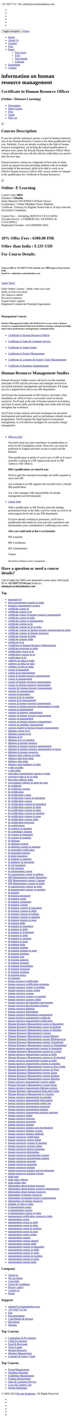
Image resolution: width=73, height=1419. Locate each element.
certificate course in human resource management (34, 614)
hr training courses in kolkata (23, 914)
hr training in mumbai (19, 938)
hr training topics (17, 975)
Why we (12, 117)
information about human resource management (33, 1188)
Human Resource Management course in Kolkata (34, 1026)
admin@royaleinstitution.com (24, 1306)
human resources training (21, 1167)
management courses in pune (23, 1259)
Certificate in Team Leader (22, 347)
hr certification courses (20, 801)
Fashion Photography (19, 1378)
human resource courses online (24, 999)
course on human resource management (29, 685)
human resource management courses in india (32, 1060)
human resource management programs (29, 1106)
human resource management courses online (31, 1081)
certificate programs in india (23, 648)
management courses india (22, 1262)
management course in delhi (23, 1222)
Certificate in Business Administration (28, 365)
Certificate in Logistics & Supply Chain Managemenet (37, 359)
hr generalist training (19, 852)
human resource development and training (30, 1002)
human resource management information (30, 1100)
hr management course (20, 871)
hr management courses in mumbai (26, 889)
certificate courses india (20, 639)
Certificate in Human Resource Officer (29, 335)
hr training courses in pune (22, 920)
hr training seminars (18, 972)
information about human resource (26, 1185)
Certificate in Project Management (26, 353)
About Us (13, 40)
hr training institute (18, 947)
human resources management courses (28, 1155)
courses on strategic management (25, 724)
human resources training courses (26, 1173)
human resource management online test (29, 1103)
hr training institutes (18, 953)
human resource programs (22, 1121)
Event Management (18, 1369)
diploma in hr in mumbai (21, 740)
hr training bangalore (19, 895)
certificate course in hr (20, 611)
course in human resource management (29, 675)
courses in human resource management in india (33, 706)
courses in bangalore (19, 694)
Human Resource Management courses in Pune (33, 1069)
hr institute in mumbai (19, 859)
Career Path (14, 501)
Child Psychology (17, 1341)
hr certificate (14, 785)
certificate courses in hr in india (24, 627)
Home (11, 37)
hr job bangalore (17, 865)
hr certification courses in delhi (24, 807)
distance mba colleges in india (24, 755)
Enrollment (14, 64)
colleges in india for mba (21, 663)
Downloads (21, 58)
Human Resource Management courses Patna (32, 1085)
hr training (13, 892)
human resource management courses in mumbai (34, 1063)
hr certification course (19, 794)
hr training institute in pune (22, 950)
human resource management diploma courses (32, 1088)
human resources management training (28, 1158)
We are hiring (15, 1278)
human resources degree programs (26, 1149)
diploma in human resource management (29, 746)
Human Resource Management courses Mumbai (34, 1078)
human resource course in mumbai (26, 987)
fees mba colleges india (20, 779)
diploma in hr (15, 736)
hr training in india (18, 935)
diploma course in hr (19, 730)
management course (18, 1219)
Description (14, 105)
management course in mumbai (24, 1228)
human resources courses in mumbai (27, 1143)
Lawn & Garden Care (20, 1384)
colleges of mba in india (21, 666)
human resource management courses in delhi (32, 1054)
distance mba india (18, 761)
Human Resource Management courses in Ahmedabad (37, 1045)
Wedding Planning (18, 1372)
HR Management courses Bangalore (27, 877)
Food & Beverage (17, 1344)
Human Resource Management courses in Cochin (34, 1051)
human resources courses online (25, 1146)
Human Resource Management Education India (33, 1091)
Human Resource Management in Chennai (31, 1094)
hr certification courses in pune (24, 816)
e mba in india (15, 767)
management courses (19, 1237)
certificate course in (18, 608)
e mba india (14, 770)
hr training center (17, 898)
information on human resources (25, 1201)
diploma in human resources (23, 752)
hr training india (16, 944)
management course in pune (23, 1231)
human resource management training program (33, 1112)
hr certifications (16, 825)
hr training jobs (16, 956)
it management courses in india (24, 1213)
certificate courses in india (22, 636)
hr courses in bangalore (20, 834)
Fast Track (20, 52)
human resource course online (24, 990)
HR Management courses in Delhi (26, 883)
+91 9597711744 (17, 1309)
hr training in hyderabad (21, 932)
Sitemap (12, 1325)
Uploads (19, 61)
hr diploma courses (18, 843)
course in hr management (21, 672)
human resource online (20, 1115)
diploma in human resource (22, 743)
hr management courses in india (25, 886)
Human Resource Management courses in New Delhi (36, 1066)
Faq (10, 1312)
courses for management (21, 691)
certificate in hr (16, 642)
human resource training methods (26, 1133)
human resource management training (28, 1109)
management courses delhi (22, 1243)
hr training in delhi (18, 929)
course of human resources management (29, 681)
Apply (11, 114)
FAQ (17, 55)
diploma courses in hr (19, 733)
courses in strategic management (25, 712)
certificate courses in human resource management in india (39, 630)
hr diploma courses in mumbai (24, 846)
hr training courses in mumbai (24, 917)
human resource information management (30, 1014)
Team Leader (15, 1347)
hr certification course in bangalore (26, 798)
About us (13, 1275)
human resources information (23, 1152)
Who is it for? (15, 436)
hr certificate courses (19, 788)
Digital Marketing (17, 1387)
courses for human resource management (30, 688)
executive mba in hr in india (23, 776)
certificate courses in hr (20, 623)
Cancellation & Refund (20, 1318)
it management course (19, 1207)
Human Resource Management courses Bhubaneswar (37, 1039)
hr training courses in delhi (22, 910)
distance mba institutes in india (24, 764)
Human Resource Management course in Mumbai (34, 1030)
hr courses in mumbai (19, 837)
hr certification (16, 791)
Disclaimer (14, 1321)
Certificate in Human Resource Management (32, 645)
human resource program (21, 1118)
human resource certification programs (28, 984)
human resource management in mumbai (29, 1097)
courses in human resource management (29, 703)
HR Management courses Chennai (26, 880)
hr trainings (14, 978)
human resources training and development (31, 1170)
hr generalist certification (21, 849)
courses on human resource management (29, 721)
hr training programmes (20, 965)
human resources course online (24, 1139)
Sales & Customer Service (22, 1381)
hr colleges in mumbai (20, 828)
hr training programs (19, 968)
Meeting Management (20, 1353)
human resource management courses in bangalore (35, 1048)
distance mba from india (21, 758)
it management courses (20, 1210)
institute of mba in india (20, 1204)
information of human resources (25, 1194)
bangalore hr (15, 599)
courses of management (20, 718)
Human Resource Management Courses (29, 1033)
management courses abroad (23, 1240)
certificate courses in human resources (28, 633)
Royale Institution (25, 1393)
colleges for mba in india (21, 660)
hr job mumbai (16, 868)
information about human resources (27, 1191)
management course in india (23, 1225)
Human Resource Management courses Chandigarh (35, 1042)
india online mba (17, 1182)
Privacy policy (16, 1287)
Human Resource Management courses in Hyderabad (36, 1057)
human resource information (23, 1011)
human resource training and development (30, 1127)
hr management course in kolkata (25, 874)
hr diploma (14, 840)
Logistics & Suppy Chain (21, 1356)
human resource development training (28, 1005)
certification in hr (17, 657)
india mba (13, 1176)
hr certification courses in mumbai (26, 813)
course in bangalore (18, 669)
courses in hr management (22, 700)
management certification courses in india (30, 1216)
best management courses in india (26, 602)
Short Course (15, 108)
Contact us (14, 1290)
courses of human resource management (29, 715)
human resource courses (21, 993)
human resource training (21, 1124)
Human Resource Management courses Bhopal (33, 1036)
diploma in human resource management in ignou (34, 749)
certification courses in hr (21, 654)
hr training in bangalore (20, 926)
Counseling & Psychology (22, 1338)
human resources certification (23, 1136)
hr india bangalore (18, 856)
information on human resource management (32, 1197)
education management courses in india (29, 773)
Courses (12, 43)
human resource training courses (25, 1130)
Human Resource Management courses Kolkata (33, 1075)
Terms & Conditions (19, 1284)
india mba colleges (18, 1179)
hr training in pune (18, 941)
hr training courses (18, 904)
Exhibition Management (21, 1375)
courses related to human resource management (33, 727)
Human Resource (17, 1350)
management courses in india (23, 1252)
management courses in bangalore (26, 1246)
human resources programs (22, 1164)
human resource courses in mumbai (27, 996)
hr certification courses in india (24, 810)
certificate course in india (21, 617)
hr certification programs (21, 822)
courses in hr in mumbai (21, 697)
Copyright (13, 1281)
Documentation (16, 1315)
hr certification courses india (23, 819)
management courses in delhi (23, 1249)
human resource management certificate (29, 1017)
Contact (12, 67)
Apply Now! (8, 283)
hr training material (18, 959)
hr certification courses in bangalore (27, 804)
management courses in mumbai (25, 1255)
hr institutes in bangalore (21, 862)
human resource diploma (21, 1008)
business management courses (24, 605)
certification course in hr (21, 651)
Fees (10, 46)
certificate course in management (25, 620)
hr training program (18, 962)
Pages (11, 49)
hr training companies (19, 901)
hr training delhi (16, 923)
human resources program (22, 1161)
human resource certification (23, 981)
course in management (20, 678)
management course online (22, 1234)
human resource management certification (30, 1020)
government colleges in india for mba (28, 782)
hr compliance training (20, 831)
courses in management (20, 709)
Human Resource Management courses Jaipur (32, 1072)
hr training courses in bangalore (25, 907)
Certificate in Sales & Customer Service (29, 341)
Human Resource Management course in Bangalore (35, 1023)
